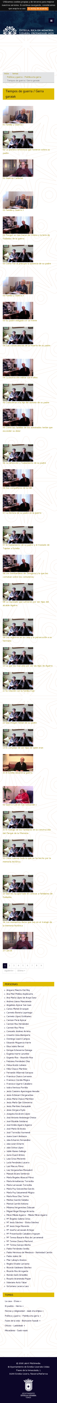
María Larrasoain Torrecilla (19, 1185)
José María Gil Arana (16, 1129)
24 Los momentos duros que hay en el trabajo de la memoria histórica (27, 924)
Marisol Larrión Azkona (17, 1204)
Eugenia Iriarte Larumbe (18, 1054)
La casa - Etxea (12, 1301)
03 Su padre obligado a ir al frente (20, 321)
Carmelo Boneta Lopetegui (19, 1013)
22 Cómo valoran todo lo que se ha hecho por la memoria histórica (27, 860)
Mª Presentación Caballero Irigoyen (23, 1234)
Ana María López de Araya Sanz (21, 998)
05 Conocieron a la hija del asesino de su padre (26, 403)
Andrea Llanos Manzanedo (19, 1001)
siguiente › (9, 971)
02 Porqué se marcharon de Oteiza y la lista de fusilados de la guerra (26, 237)
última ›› (21, 971)
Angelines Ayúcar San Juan (19, 1005)
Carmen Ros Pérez (15, 1028)
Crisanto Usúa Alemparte (18, 1035)
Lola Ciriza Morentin (16, 1159)
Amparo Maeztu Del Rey (18, 990)
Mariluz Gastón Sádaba (17, 1200)
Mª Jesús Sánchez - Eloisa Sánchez (23, 1223)
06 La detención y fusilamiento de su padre (24, 463)
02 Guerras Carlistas (13, 178)
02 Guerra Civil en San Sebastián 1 (20, 805)
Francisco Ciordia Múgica (18, 1080)
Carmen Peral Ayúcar (16, 1020)
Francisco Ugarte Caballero (19, 1084)
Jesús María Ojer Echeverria (19, 1103)
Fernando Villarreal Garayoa (20, 1073)
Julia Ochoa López (15, 1148)
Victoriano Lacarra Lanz (18, 1286)
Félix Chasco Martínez (17, 1069)
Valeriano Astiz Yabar (17, 1283)
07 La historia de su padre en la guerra (22, 513)
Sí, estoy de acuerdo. (38, 8)
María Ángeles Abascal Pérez (20, 1178)
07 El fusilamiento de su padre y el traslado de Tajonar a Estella (26, 547)
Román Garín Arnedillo (17, 1275)
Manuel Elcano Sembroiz (18, 1174)
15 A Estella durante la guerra (17, 773)
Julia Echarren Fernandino (18, 1140)
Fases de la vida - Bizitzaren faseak (22, 1321)
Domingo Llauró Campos (18, 1039)
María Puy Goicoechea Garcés (20, 1189)
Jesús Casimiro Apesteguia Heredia (23, 1091)
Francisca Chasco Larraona (19, 1076)
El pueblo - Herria (13, 1306)
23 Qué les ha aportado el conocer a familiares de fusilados (28, 895)
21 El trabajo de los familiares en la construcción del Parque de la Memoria (27, 831)
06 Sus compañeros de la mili (17, 488)
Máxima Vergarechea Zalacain (21, 1208)
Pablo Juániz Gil (14, 1256)
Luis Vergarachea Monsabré (20, 1170)
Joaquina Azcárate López (18, 1114)
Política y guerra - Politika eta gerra (24, 77)
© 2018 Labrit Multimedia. (28, 1363)
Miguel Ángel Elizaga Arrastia (20, 1211)
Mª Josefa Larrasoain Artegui (20, 1230)
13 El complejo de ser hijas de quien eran (23, 748)
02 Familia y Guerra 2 (13, 210)
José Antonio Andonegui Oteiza (21, 1118)
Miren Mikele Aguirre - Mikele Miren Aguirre (27, 1215)
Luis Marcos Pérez (15, 1166)
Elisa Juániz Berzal (15, 1047)
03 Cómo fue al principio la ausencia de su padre (27, 264)
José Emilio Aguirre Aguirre (19, 1125)
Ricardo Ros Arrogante (17, 1271)
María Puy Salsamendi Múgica (20, 1193)
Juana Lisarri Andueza (17, 1136)
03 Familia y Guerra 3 (13, 296)
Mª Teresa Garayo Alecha (19, 1245)
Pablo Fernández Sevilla (18, 1249)
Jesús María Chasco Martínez (20, 1099)
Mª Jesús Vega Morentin (18, 1226)
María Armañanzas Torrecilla (20, 1181)
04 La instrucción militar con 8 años (20, 378)
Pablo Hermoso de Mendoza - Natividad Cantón (29, 1253)
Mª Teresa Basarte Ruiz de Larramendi (25, 1238)
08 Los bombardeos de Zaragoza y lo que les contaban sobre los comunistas (25, 575)
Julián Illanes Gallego (16, 1151)
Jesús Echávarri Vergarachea (20, 1095)
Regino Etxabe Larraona (18, 1264)
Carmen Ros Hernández (18, 1024)
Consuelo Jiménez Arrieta (18, 1031)
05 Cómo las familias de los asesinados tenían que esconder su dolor (28, 429)
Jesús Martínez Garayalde (19, 1106)
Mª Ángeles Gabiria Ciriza (18, 1219)
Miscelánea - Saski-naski (16, 1331)
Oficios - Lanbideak (14, 1326)
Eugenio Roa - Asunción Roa (20, 1058)
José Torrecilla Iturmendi (18, 1133)
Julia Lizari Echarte (15, 1144)
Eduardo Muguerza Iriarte (19, 1043)
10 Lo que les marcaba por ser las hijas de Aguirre (28, 666)
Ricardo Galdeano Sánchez (19, 1268)
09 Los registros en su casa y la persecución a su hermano (27, 639)
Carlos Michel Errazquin (18, 1009)
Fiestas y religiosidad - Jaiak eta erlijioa (23, 1311)
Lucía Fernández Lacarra (18, 1163)
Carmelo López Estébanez (19, 1016)
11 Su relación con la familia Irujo (19, 691)
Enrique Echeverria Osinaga (19, 1050)
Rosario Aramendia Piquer (19, 1279)
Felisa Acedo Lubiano (16, 1065)
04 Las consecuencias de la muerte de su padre (26, 346)
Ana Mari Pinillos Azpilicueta (20, 994)
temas (15, 74)
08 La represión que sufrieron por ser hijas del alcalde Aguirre (26, 604)
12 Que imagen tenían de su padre (20, 723)
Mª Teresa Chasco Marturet (20, 1241)
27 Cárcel (7, 951)
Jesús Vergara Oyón (16, 1110)
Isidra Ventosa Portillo (17, 1088)
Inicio (6, 74)
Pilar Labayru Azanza (16, 1260)
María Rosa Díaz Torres (18, 1196)
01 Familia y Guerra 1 (13, 125)
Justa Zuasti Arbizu (16, 1155)
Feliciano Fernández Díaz (18, 1061)
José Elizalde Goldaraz (17, 1121)
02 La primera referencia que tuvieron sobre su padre (26, 151)
